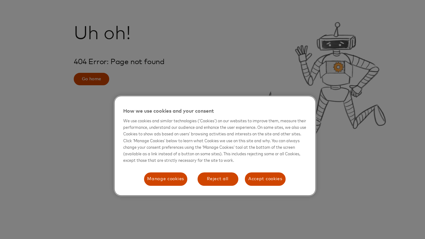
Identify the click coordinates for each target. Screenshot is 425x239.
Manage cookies (165, 179)
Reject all (218, 179)
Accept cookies (265, 179)
